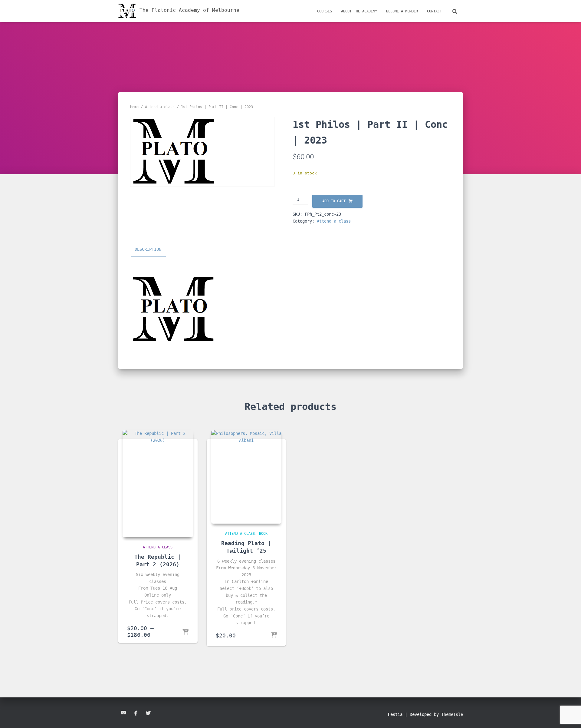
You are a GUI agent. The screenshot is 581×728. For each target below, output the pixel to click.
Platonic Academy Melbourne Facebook (135, 713)
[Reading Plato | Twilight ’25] (246, 477)
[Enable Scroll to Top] (569, 715)
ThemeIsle (452, 714)
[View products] (185, 632)
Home (134, 107)
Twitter (148, 713)
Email (123, 712)
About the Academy (359, 11)
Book (263, 533)
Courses (324, 11)
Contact (434, 11)
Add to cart (334, 201)
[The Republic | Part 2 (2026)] (158, 483)
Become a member (402, 11)
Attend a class (160, 107)
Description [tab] (148, 249)
